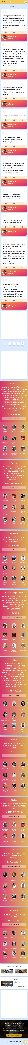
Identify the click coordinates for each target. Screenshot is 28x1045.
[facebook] (14, 32)
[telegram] (6, 32)
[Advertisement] (14, 325)
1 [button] (9, 344)
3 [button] (18, 344)
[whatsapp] (22, 32)
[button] (5, 343)
